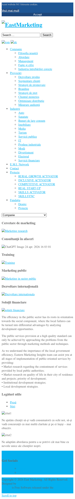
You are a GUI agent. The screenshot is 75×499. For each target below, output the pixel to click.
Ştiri (12, 406)
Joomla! (6, 487)
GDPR (5, 453)
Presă (13, 402)
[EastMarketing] (22, 24)
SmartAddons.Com (28, 483)
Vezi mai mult (10, 10)
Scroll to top (9, 495)
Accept (37, 14)
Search (47, 35)
